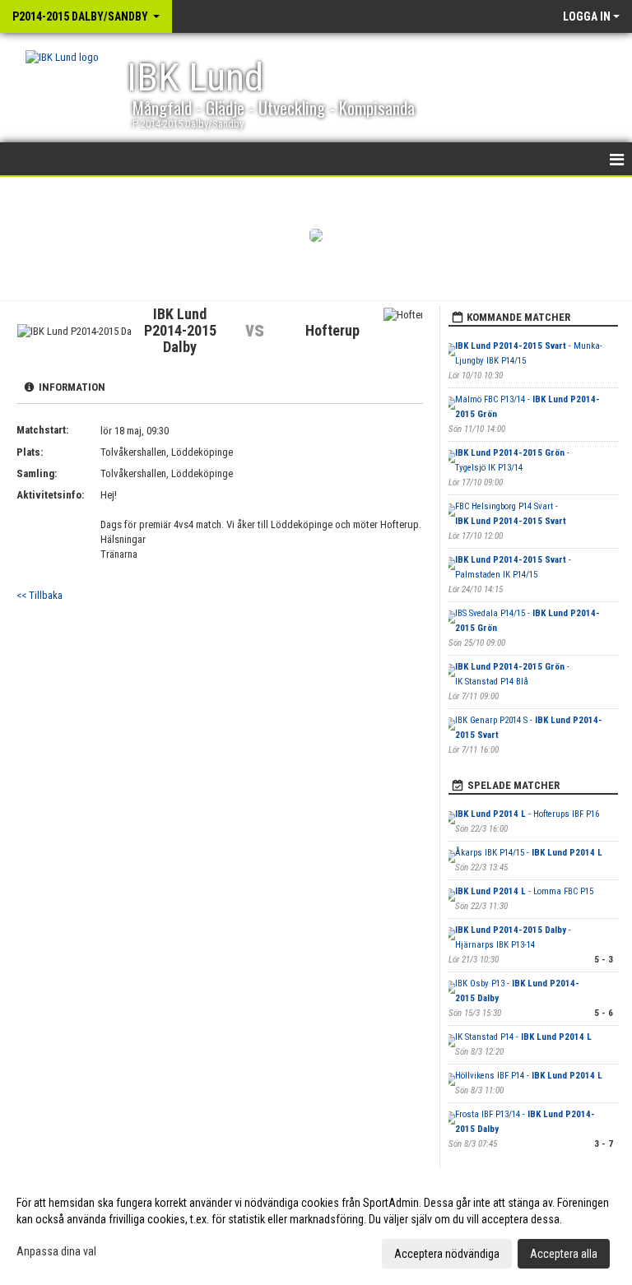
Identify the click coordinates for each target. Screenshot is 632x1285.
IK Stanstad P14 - (523, 1037)
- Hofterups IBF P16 (527, 814)
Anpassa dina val (56, 1251)
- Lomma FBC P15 (524, 891)
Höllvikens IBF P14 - (528, 1075)
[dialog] (316, 1227)
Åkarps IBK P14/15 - (528, 852)
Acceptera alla (563, 1253)
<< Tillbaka (39, 595)
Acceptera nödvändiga (447, 1253)
